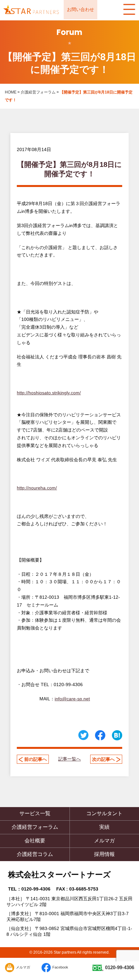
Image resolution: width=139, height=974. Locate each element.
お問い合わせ (80, 9)
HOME (10, 92)
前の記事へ (35, 759)
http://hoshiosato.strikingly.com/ (49, 392)
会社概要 (35, 840)
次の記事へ (103, 759)
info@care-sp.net (72, 698)
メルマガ (104, 840)
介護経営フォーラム (38, 92)
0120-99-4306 (119, 967)
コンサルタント (104, 813)
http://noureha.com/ (37, 487)
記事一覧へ (69, 758)
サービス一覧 (34, 813)
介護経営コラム (35, 854)
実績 (104, 827)
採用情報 (104, 854)
